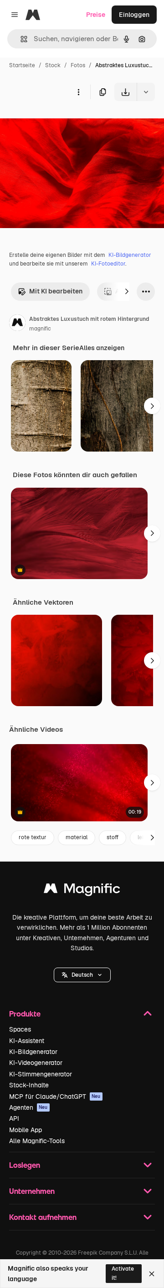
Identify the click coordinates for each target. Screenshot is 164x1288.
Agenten (28, 1107)
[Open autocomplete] (20, 39)
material (76, 837)
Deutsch (82, 975)
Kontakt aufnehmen (43, 1217)
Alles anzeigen (101, 348)
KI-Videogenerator (35, 1063)
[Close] (151, 1273)
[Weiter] (126, 291)
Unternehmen (32, 1191)
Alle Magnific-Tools (37, 1141)
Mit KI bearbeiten (55, 291)
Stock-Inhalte (29, 1085)
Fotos (78, 65)
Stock (53, 65)
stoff (112, 837)
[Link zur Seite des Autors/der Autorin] (17, 324)
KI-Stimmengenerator (40, 1074)
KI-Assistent (26, 1041)
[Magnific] (82, 891)
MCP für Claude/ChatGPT (55, 1096)
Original (58, 122)
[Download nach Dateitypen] (146, 92)
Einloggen (134, 15)
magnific (40, 328)
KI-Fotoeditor (108, 263)
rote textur (32, 837)
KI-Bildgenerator (129, 255)
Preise (95, 15)
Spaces (20, 1029)
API (14, 1118)
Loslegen (24, 1165)
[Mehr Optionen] (78, 92)
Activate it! (123, 1273)
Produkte (25, 1013)
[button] (82, 975)
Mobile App (25, 1130)
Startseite (22, 65)
